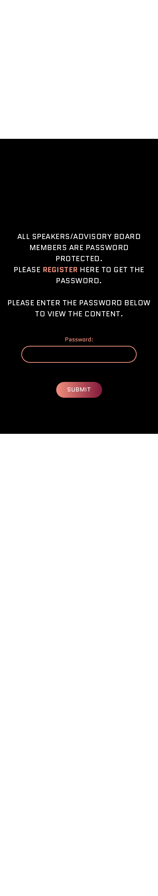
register (60, 269)
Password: (79, 339)
